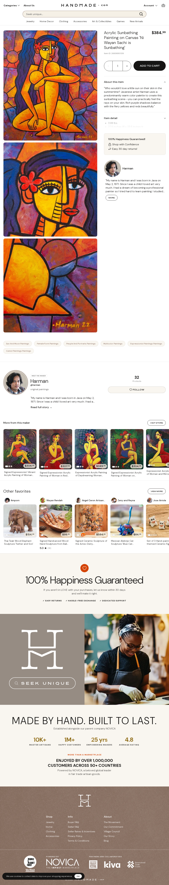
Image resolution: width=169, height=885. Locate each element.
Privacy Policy (75, 836)
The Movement (112, 822)
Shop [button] (49, 816)
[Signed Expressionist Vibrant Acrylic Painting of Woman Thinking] (19, 449)
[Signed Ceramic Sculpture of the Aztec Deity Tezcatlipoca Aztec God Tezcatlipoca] (91, 521)
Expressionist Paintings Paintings (146, 343)
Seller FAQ (73, 826)
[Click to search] (142, 14)
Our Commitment (113, 826)
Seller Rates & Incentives (81, 831)
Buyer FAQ (73, 822)
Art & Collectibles (101, 21)
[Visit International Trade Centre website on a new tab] (136, 864)
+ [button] (127, 66)
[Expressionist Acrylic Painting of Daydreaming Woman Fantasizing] (91, 449)
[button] (12, 5)
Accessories (80, 21)
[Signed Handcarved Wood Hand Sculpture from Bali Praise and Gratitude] (55, 521)
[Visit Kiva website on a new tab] (112, 864)
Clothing (63, 21)
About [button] (108, 816)
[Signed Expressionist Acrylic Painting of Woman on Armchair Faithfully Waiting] (126, 449)
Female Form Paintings (47, 343)
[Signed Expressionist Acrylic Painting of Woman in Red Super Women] (55, 449)
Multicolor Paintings (112, 343)
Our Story (109, 836)
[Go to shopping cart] (163, 5)
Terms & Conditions (78, 840)
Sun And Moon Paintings (17, 343)
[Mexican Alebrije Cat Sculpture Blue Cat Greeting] (126, 521)
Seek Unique (45, 683)
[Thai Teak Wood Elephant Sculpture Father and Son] (19, 521)
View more (157, 491)
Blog (106, 840)
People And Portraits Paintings (81, 343)
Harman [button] (127, 168)
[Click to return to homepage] (84, 5)
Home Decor (47, 21)
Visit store (156, 423)
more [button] (111, 198)
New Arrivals (136, 21)
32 (137, 377)
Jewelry (30, 21)
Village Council (112, 831)
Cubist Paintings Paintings (18, 351)
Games (121, 21)
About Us (29, 5)
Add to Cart (150, 65)
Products (137, 381)
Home (49, 826)
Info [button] (70, 816)
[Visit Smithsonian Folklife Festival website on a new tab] (93, 864)
